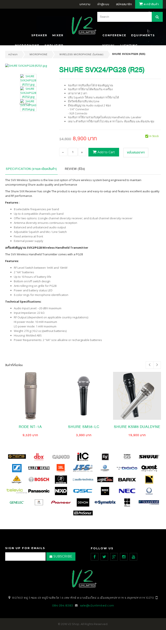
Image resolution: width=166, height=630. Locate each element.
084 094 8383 (62, 605)
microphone (39, 54)
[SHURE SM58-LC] (84, 396)
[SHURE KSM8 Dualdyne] (137, 396)
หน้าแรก (13, 54)
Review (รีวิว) (75, 169)
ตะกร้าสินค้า (151, 4)
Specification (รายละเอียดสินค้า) (31, 169)
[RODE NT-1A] (30, 396)
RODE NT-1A (30, 427)
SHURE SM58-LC (83, 427)
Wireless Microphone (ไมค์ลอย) (81, 54)
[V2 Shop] (83, 26)
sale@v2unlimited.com (97, 605)
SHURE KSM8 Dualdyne (137, 427)
